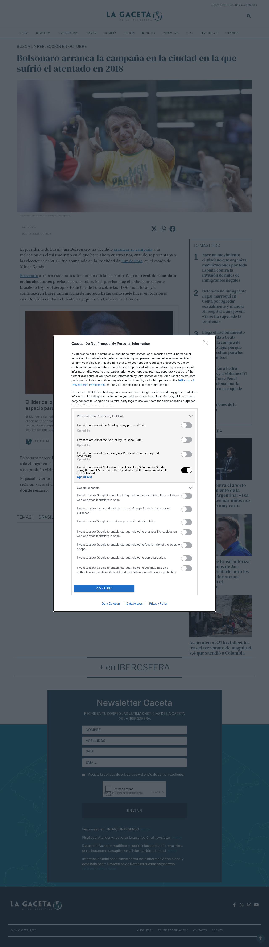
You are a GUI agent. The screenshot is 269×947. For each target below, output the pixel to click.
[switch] (186, 425)
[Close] (207, 344)
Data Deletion (111, 603)
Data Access (134, 603)
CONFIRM (104, 588)
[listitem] (134, 416)
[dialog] (134, 473)
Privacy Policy (158, 603)
